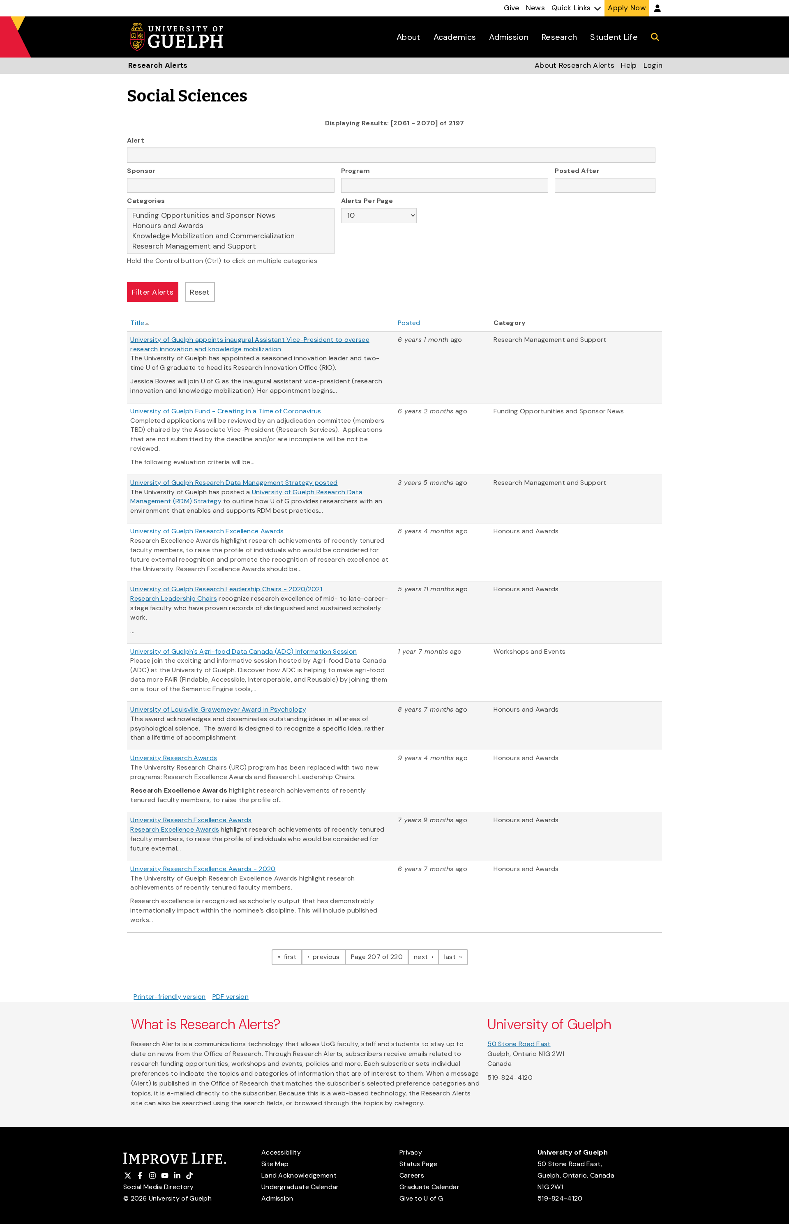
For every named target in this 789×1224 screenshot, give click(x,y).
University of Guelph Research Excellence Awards (207, 531)
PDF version (230, 996)
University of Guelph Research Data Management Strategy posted (233, 482)
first (292, 956)
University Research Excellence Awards (190, 820)
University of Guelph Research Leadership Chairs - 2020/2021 (226, 589)
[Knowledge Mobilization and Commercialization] (231, 236)
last (456, 956)
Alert (135, 140)
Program (355, 170)
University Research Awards (173, 758)
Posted (409, 322)
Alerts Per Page (367, 200)
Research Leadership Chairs (173, 598)
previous (328, 956)
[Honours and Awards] (231, 226)
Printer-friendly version (169, 996)
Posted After (577, 170)
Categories (146, 200)
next (426, 956)
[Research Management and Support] (231, 246)
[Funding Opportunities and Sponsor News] (231, 215)
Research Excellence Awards (174, 829)
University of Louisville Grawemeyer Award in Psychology (218, 709)
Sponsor (141, 170)
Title (137, 322)
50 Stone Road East (518, 1044)
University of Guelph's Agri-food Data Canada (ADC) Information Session (243, 651)
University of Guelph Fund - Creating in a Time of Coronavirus (225, 411)
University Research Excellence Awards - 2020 (202, 868)
